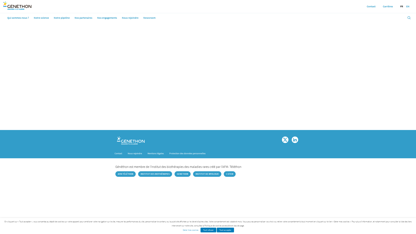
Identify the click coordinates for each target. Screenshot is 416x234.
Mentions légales (156, 153)
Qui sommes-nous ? (18, 17)
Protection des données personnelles (187, 153)
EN (408, 6)
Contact (118, 153)
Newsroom (149, 17)
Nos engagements (107, 17)
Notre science (41, 17)
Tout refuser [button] (208, 230)
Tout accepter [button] (225, 230)
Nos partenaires (83, 17)
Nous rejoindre (130, 17)
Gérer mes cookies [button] (190, 230)
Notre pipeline (62, 17)
